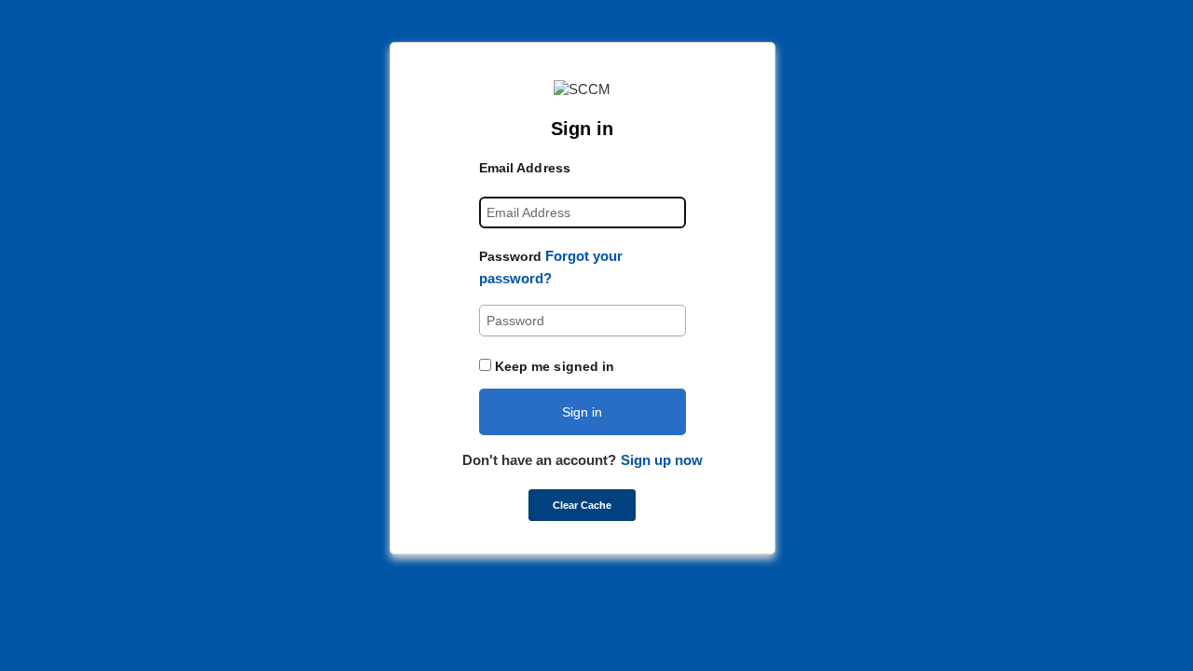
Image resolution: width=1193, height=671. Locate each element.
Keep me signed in (555, 366)
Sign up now (662, 460)
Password (510, 256)
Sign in (582, 411)
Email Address (524, 167)
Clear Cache (582, 505)
